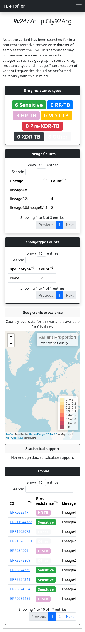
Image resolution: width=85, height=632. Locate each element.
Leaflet (9, 434)
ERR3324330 (20, 569)
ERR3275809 (20, 560)
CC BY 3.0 (51, 434)
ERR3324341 (20, 579)
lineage (16, 181)
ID (12, 503)
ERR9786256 (20, 598)
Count (56, 181)
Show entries (42, 165)
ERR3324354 (20, 589)
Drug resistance (45, 501)
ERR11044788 (21, 521)
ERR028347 (19, 512)
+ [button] (11, 336)
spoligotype (20, 269)
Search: (18, 171)
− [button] (11, 343)
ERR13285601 (21, 541)
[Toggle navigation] (79, 6)
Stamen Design (37, 434)
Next (70, 616)
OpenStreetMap (14, 437)
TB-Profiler (14, 6)
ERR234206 (19, 550)
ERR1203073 (20, 531)
